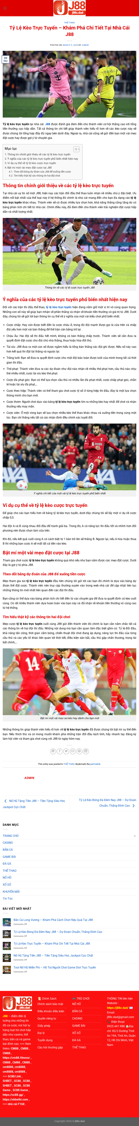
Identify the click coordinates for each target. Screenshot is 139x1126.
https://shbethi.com (15, 1099)
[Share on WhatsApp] (53, 751)
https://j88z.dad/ (118, 1008)
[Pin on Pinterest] (79, 751)
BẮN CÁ (8, 849)
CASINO (8, 842)
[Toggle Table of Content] (75, 149)
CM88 (14, 1048)
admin (85, 45)
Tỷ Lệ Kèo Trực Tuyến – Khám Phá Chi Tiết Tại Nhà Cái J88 (52, 943)
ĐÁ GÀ (7, 863)
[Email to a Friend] (73, 751)
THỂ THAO (69, 23)
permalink (95, 764)
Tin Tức (8, 898)
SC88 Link (14, 1076)
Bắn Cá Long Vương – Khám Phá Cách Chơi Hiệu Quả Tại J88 (53, 920)
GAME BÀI (9, 857)
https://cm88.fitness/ (16, 1057)
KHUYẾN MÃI (11, 891)
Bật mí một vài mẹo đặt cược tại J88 (29, 167)
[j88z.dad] (69, 8)
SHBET (7, 1081)
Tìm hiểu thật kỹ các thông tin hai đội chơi (37, 175)
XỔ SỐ (7, 884)
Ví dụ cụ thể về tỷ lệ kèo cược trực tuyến (31, 163)
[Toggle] (134, 836)
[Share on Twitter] (66, 751)
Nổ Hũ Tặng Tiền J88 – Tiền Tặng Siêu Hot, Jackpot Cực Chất (53, 955)
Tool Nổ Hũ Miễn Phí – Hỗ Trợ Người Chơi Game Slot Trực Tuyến (55, 967)
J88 (5, 1016)
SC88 (17, 1081)
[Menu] (5, 8)
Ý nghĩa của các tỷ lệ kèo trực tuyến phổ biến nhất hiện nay (43, 158)
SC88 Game (20, 1090)
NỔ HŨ (7, 877)
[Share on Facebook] (60, 751)
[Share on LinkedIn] (86, 751)
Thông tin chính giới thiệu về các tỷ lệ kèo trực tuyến (38, 154)
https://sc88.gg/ (13, 1095)
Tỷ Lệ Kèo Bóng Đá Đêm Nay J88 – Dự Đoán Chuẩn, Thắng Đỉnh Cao (58, 932)
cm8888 (8, 1067)
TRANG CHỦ (10, 836)
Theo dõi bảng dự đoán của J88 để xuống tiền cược (42, 171)
